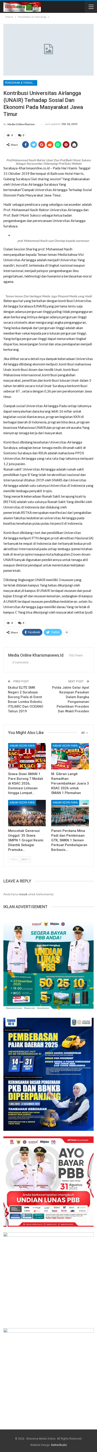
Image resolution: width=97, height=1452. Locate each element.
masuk (23, 894)
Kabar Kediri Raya (22, 745)
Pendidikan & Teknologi (21, 82)
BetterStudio (59, 1445)
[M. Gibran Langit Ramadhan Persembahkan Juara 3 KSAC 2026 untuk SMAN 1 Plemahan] (70, 756)
